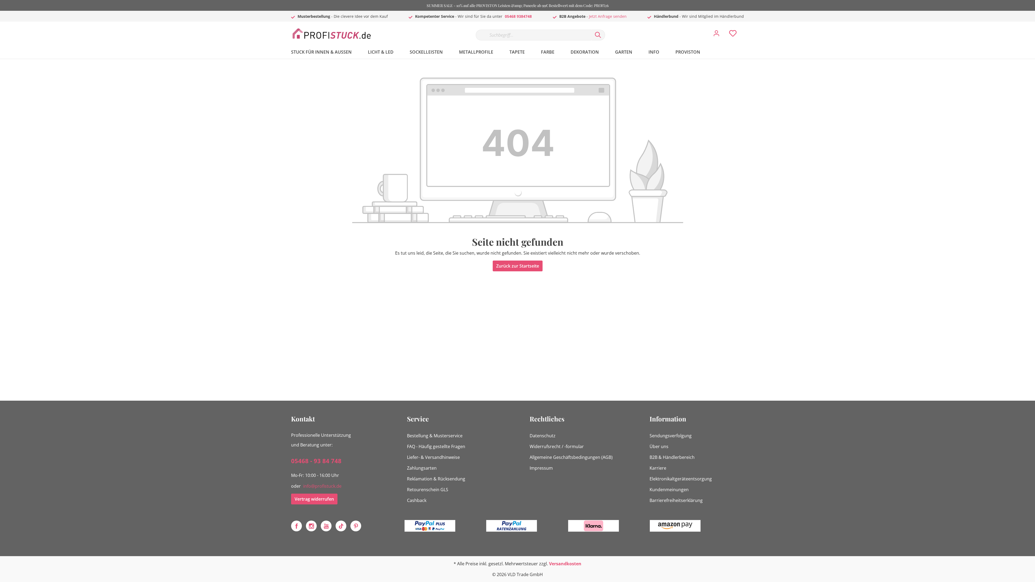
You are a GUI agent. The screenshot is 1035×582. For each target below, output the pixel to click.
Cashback (416, 500)
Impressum (541, 468)
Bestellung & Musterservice (435, 436)
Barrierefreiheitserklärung (676, 500)
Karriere (658, 468)
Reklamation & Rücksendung (436, 479)
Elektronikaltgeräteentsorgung (681, 479)
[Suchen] (598, 35)
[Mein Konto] (716, 35)
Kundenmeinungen (669, 490)
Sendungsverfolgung (671, 436)
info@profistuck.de (322, 486)
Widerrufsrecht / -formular (557, 446)
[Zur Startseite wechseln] (331, 34)
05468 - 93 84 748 (316, 461)
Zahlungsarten (422, 468)
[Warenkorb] (746, 29)
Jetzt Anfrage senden (608, 16)
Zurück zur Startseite (517, 266)
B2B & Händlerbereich (672, 457)
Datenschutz (543, 436)
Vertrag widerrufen (314, 499)
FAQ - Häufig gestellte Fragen (436, 446)
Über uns (659, 446)
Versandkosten (565, 564)
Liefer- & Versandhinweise (433, 457)
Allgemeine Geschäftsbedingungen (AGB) (571, 457)
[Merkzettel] (733, 35)
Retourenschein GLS (427, 490)
